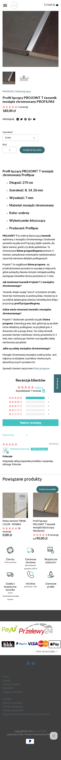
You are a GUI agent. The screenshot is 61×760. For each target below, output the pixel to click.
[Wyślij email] (34, 118)
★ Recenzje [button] (57, 383)
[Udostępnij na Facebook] (18, 118)
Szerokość (8, 132)
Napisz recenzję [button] (30, 422)
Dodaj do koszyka (32, 150)
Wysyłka (7, 699)
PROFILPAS (8, 91)
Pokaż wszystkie (47, 489)
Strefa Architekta (11, 684)
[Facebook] (28, 663)
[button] (10, 107)
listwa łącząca (23, 91)
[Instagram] (33, 663)
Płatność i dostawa (12, 703)
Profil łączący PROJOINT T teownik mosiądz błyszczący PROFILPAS (44, 526)
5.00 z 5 (39, 387)
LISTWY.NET (39, 731)
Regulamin (8, 688)
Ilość (5, 144)
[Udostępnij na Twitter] (21, 118)
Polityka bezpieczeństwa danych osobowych (26, 714)
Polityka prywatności (13, 710)
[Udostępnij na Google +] (30, 118)
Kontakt (7, 680)
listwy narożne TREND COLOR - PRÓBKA (14, 523)
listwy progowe (41, 368)
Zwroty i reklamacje (13, 706)
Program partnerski (13, 692)
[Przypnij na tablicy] (25, 118)
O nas (6, 676)
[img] (10, 444)
